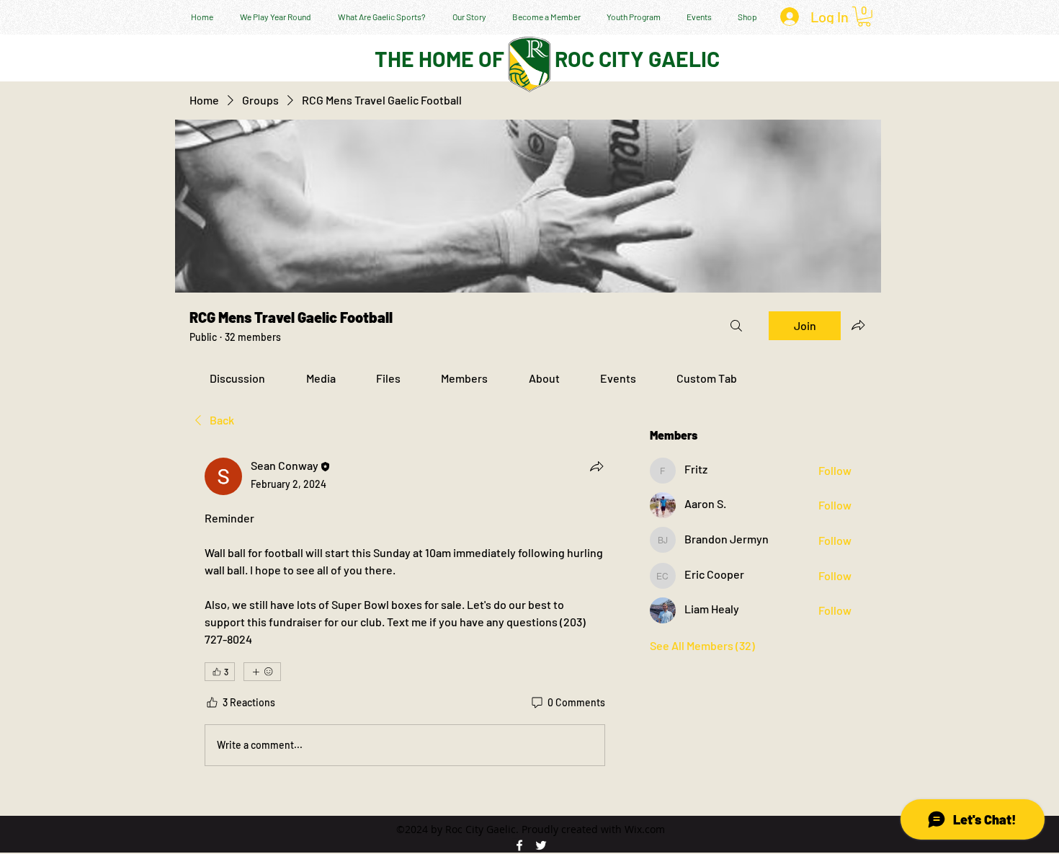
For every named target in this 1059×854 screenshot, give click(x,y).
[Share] (596, 466)
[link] (237, 378)
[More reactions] (262, 671)
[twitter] (541, 845)
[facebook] (519, 845)
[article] (404, 614)
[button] (864, 16)
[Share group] (858, 325)
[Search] (736, 325)
